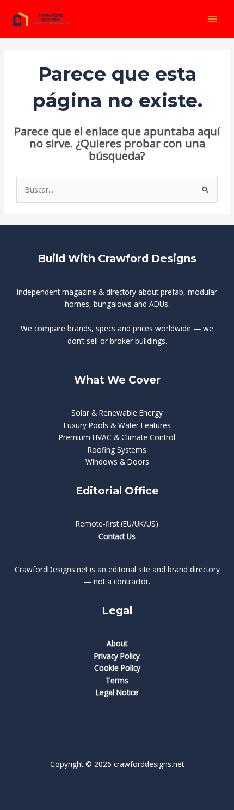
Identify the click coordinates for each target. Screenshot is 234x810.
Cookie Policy (117, 668)
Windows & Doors (117, 461)
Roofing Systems (117, 449)
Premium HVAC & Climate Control (117, 437)
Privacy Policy (117, 656)
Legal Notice (117, 692)
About (117, 643)
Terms (117, 680)
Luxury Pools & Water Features (117, 425)
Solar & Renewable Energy (117, 412)
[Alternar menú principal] (212, 19)
